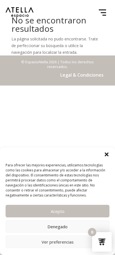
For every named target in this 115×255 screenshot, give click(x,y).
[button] (106, 154)
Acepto (57, 211)
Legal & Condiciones (82, 75)
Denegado (57, 226)
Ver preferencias (58, 242)
